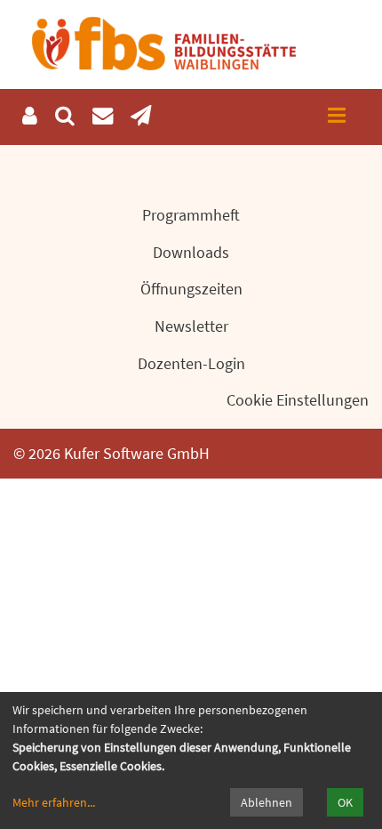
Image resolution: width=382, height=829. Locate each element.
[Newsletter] (141, 115)
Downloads (191, 252)
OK (345, 802)
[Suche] (65, 115)
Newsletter (191, 326)
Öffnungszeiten (191, 288)
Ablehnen (266, 802)
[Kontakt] (103, 115)
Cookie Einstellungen (298, 400)
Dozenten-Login (191, 363)
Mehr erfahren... (53, 802)
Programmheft (191, 215)
